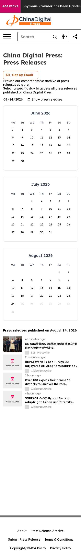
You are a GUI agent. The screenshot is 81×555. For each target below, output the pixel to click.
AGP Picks (10, 6)
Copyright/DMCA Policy (28, 548)
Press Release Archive (47, 531)
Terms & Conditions (58, 539)
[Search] (55, 36)
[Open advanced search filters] (64, 36)
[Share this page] (75, 37)
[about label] (27, 353)
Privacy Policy (60, 548)
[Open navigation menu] (7, 37)
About (22, 531)
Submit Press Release (24, 539)
